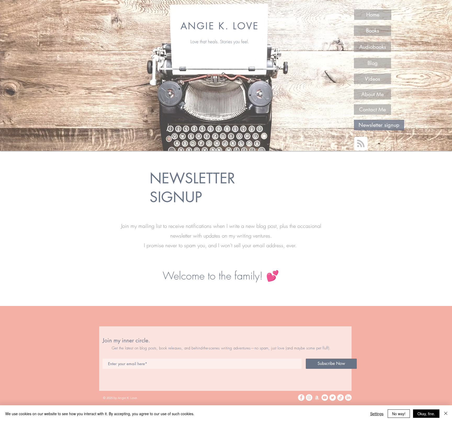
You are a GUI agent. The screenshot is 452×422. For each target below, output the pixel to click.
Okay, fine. (426, 413)
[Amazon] (317, 397)
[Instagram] (309, 397)
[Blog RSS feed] (361, 144)
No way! (398, 413)
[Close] (446, 413)
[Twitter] (332, 397)
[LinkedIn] (348, 397)
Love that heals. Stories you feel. (219, 42)
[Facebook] (301, 397)
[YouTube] (324, 397)
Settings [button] (376, 413)
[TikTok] (340, 397)
